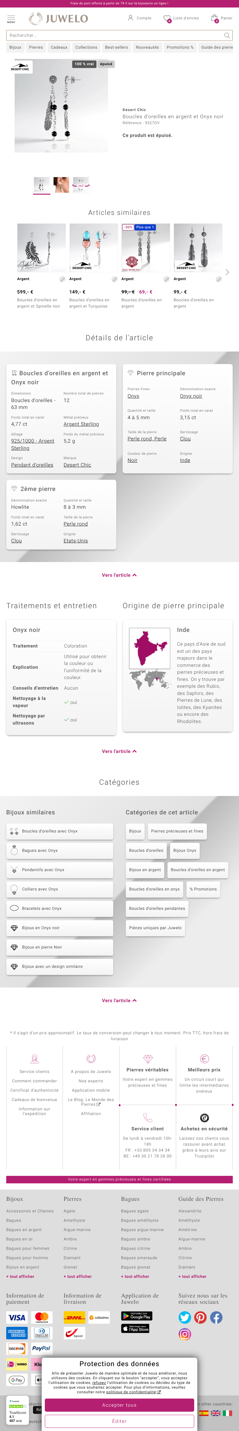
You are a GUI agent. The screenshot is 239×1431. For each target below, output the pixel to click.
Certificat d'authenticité (35, 1091)
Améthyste (189, 1221)
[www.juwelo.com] (215, 1413)
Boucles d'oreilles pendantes (157, 909)
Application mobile (91, 1091)
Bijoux (15, 48)
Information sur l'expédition (34, 1111)
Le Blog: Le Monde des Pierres (91, 1102)
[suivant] (226, 272)
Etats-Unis (76, 541)
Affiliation (91, 1114)
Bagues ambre (135, 1239)
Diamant (72, 1258)
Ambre (70, 1239)
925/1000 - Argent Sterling (32, 444)
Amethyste (75, 1221)
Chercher (227, 35)
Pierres (36, 48)
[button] (10, 18)
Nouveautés (147, 48)
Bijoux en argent (145, 870)
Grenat (70, 1267)
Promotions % (180, 48)
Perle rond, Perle (147, 439)
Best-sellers (116, 48)
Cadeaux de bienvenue (35, 1100)
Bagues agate (135, 1211)
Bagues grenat (136, 1267)
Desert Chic (77, 465)
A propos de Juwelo (91, 1072)
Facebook (216, 1317)
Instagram (185, 1334)
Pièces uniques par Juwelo (155, 928)
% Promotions (203, 889)
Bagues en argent (24, 1230)
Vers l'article (116, 575)
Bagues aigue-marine (142, 1230)
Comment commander (34, 1081)
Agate (70, 1211)
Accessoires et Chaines (30, 1211)
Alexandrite (190, 1211)
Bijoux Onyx (184, 851)
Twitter (185, 1317)
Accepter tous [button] (119, 1405)
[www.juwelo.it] (227, 1413)
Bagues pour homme (27, 1258)
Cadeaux (59, 48)
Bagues (13, 1221)
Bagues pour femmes (27, 1249)
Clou (185, 439)
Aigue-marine (77, 1230)
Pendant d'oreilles (32, 465)
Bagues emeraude (139, 1258)
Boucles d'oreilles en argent (198, 870)
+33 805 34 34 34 (152, 1150)
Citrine (70, 1249)
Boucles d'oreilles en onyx (154, 889)
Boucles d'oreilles (146, 851)
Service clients (34, 1072)
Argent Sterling (81, 424)
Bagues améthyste (140, 1221)
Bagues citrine (135, 1249)
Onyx (133, 396)
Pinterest (200, 1317)
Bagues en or (19, 1239)
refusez (99, 1383)
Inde (185, 460)
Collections (86, 48)
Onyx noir (191, 396)
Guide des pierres (218, 48)
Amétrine (188, 1230)
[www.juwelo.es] (204, 1413)
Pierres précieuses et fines (177, 831)
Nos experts (91, 1081)
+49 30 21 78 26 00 (152, 1156)
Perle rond (76, 524)
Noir (133, 460)
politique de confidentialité (131, 1392)
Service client (147, 1129)
